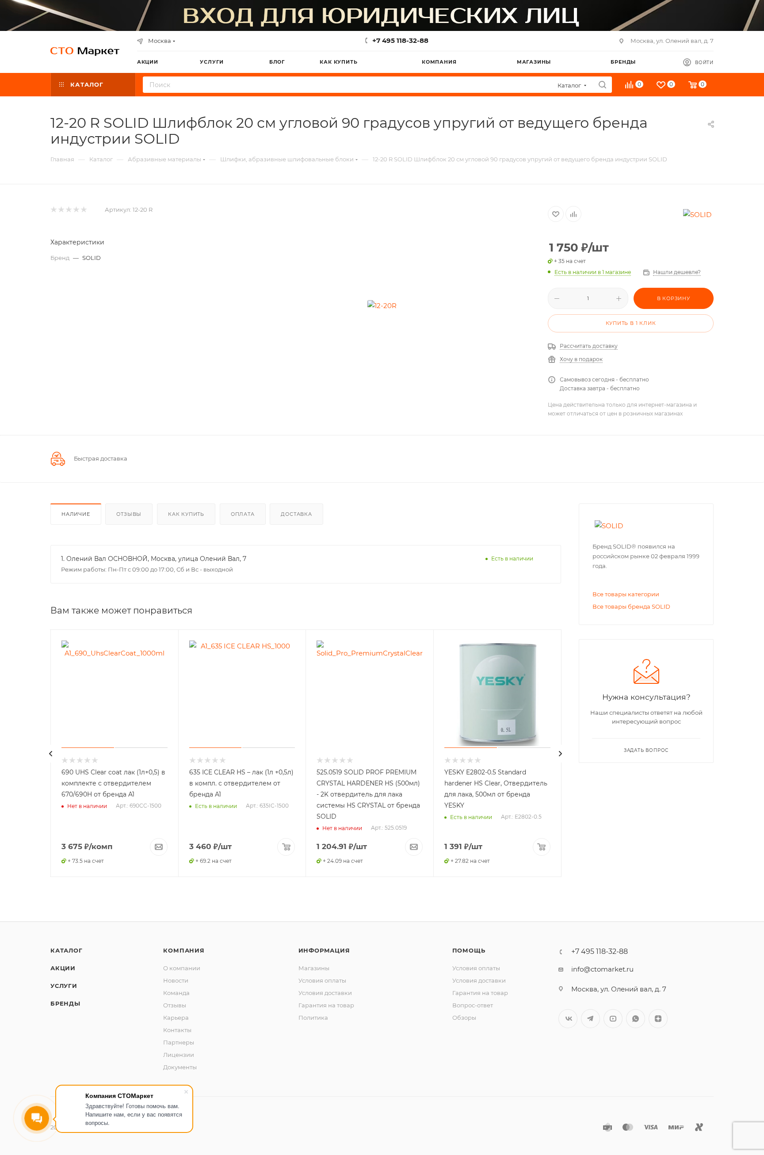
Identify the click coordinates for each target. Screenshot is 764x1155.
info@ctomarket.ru (602, 969)
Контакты (177, 1029)
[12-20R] (382, 305)
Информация (324, 950)
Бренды (65, 1003)
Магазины (313, 968)
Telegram (590, 1018)
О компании (181, 968)
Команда (176, 992)
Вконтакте (567, 1018)
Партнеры (178, 1042)
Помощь (468, 950)
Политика (313, 1017)
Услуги (63, 985)
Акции (63, 968)
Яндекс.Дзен (658, 1018)
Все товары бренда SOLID (631, 606)
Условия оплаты (322, 980)
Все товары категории (625, 594)
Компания (183, 950)
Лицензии (178, 1054)
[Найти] (602, 84)
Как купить (186, 514)
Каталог (66, 950)
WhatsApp (635, 1018)
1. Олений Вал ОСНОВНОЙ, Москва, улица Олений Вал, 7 (153, 559)
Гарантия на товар (326, 1005)
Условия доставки (325, 992)
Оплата (243, 514)
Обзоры (464, 1017)
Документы (180, 1067)
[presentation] (51, 753)
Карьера (176, 1017)
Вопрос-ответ (472, 1005)
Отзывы (128, 514)
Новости (175, 980)
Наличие (75, 514)
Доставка (296, 514)
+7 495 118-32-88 (400, 40)
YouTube (613, 1018)
